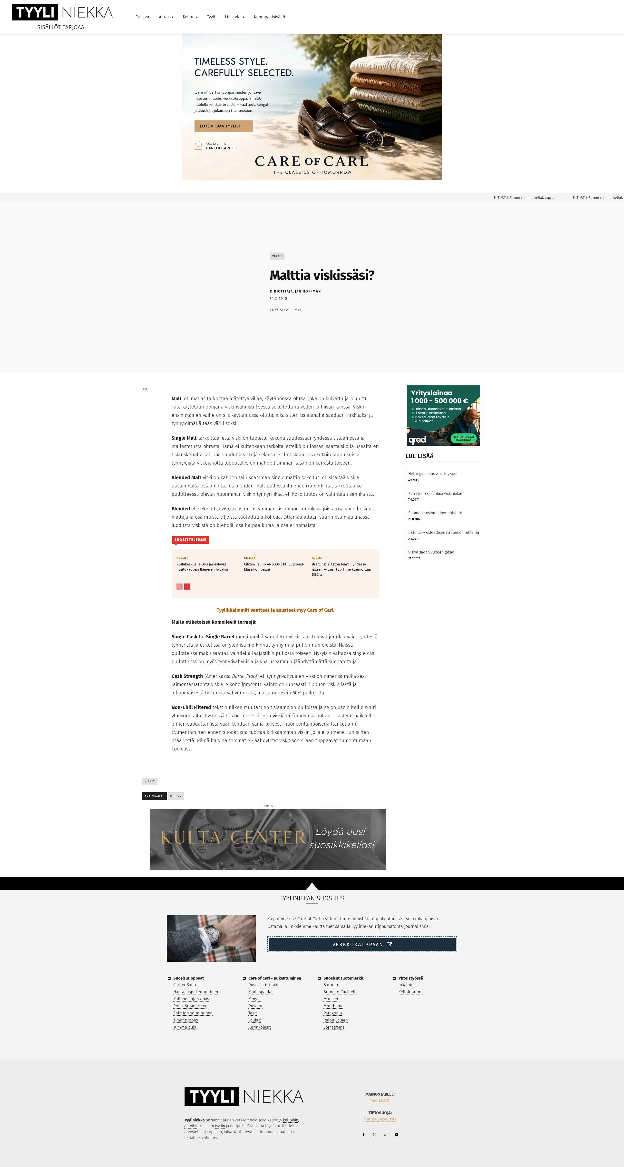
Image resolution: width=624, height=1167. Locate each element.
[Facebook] (275, 322)
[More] (342, 322)
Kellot (182, 557)
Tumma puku (185, 1027)
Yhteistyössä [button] (411, 978)
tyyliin (220, 1126)
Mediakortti (380, 1100)
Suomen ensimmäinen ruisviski (435, 513)
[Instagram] (374, 1135)
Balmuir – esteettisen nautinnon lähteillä (443, 532)
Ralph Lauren (335, 1020)
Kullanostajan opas (191, 999)
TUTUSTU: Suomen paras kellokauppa (505, 197)
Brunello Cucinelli (340, 991)
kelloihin (290, 1120)
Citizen (250, 557)
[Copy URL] (331, 322)
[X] (286, 322)
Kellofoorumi (411, 991)
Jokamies (407, 984)
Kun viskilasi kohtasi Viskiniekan (435, 493)
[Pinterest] (297, 322)
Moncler (330, 999)
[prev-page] (179, 587)
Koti (145, 389)
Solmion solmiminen (193, 1013)
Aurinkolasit (259, 1027)
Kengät (254, 999)
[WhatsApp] (308, 322)
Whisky (175, 796)
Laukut (254, 1020)
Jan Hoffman (308, 291)
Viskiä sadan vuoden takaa (431, 552)
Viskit (277, 256)
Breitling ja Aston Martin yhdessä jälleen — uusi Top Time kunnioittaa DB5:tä (341, 569)
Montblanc (333, 1006)
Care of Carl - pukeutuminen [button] (274, 978)
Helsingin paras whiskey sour (433, 473)
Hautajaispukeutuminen (195, 991)
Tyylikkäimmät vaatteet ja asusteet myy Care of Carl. (275, 610)
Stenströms (333, 1027)
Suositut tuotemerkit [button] (343, 978)
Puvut (253, 984)
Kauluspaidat (260, 991)
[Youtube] (396, 1135)
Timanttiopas (185, 1020)
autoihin (191, 1126)
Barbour (330, 984)
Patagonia (332, 1013)
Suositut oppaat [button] (188, 978)
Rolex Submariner (189, 1006)
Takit (252, 1013)
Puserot (255, 1006)
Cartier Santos (186, 984)
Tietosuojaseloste (380, 1119)
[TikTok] (385, 1135)
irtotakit (272, 984)
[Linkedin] (319, 322)
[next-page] (187, 587)
